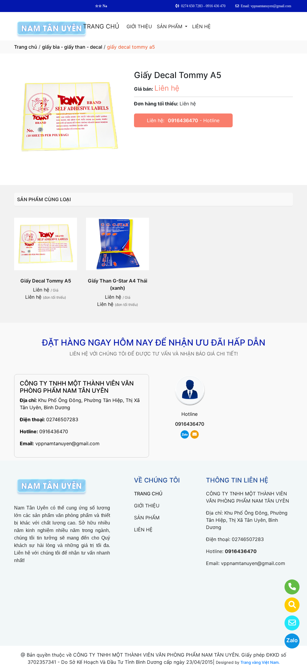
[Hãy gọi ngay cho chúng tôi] (288, 587)
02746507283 (62, 419)
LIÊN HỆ (201, 26)
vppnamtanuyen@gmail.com (67, 443)
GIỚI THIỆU (139, 26)
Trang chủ (25, 47)
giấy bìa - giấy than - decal (72, 47)
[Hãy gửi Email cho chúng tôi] (288, 623)
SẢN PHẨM (170, 26)
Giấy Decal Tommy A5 (45, 281)
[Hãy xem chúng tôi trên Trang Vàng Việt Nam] (288, 605)
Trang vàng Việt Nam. (260, 662)
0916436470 (183, 120)
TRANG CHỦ (101, 26)
